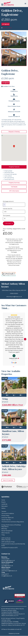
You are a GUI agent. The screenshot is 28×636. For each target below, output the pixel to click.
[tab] (14, 167)
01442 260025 (5, 564)
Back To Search (7, 28)
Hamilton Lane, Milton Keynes (13, 433)
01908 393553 (14, 293)
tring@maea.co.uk (6, 576)
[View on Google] (14, 355)
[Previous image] (3, 40)
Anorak (17, 633)
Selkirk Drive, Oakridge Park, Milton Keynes (14, 468)
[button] (25, 3)
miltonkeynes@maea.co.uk (14, 296)
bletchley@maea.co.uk (8, 560)
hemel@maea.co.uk (7, 565)
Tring (5, 398)
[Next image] (25, 40)
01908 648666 (5, 558)
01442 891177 (5, 574)
